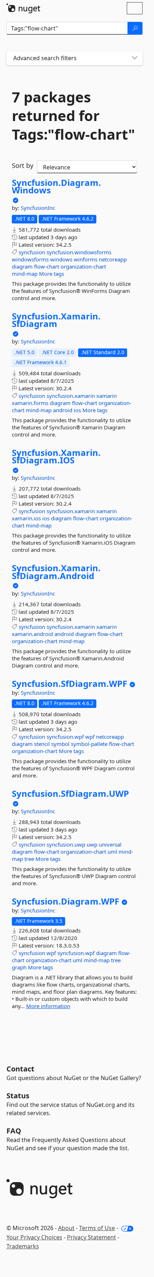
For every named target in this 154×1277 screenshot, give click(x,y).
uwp (92, 844)
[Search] (135, 28)
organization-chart (83, 266)
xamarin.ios (26, 518)
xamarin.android (32, 633)
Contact (20, 1069)
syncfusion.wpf (65, 736)
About (66, 1228)
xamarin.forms (30, 402)
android (62, 410)
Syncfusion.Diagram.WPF (65, 901)
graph (19, 967)
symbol (60, 743)
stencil (42, 743)
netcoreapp (113, 259)
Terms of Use (97, 1228)
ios (77, 410)
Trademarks (22, 1246)
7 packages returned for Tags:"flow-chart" (73, 116)
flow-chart (46, 266)
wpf (90, 736)
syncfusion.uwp (66, 844)
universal (110, 844)
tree (29, 858)
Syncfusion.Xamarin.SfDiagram (56, 320)
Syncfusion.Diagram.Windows (56, 186)
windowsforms (30, 259)
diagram (22, 266)
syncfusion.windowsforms (79, 252)
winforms (85, 259)
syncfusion (32, 252)
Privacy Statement (91, 1237)
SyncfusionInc (38, 207)
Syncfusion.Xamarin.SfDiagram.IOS (56, 456)
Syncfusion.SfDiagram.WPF (69, 684)
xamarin (106, 395)
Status (17, 1095)
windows (61, 259)
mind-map (25, 273)
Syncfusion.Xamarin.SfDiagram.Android (56, 571)
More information (48, 1005)
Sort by (22, 165)
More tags (51, 273)
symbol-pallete (89, 743)
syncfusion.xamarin (71, 395)
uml (112, 851)
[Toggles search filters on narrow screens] (135, 58)
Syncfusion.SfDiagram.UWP (70, 793)
